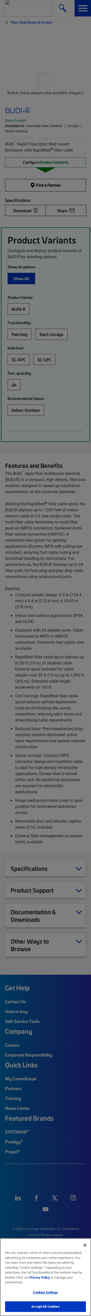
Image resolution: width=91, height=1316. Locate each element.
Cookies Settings (45, 1292)
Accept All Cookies (45, 1306)
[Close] (84, 1245)
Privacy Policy (39, 1277)
